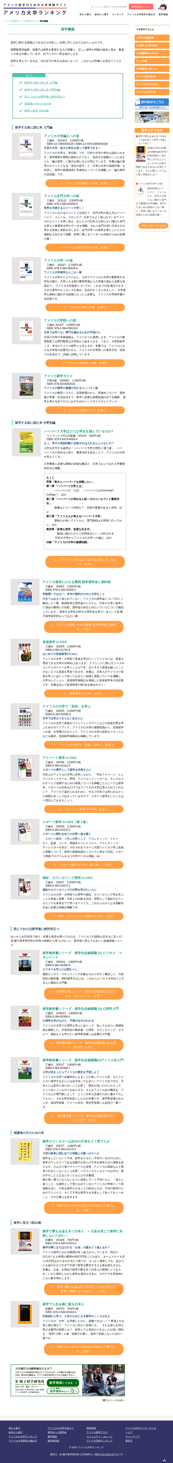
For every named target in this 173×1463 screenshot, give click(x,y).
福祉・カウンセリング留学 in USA (68, 877)
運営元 (128, 1440)
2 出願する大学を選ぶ (147, 45)
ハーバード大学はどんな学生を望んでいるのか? (78, 431)
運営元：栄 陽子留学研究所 (115, 7)
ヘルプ (97, 7)
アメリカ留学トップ (14, 21)
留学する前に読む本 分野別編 (42, 89)
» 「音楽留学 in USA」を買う (83, 693)
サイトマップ (132, 1436)
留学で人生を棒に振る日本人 (63, 1304)
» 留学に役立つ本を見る (153, 225)
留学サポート (32, 21)
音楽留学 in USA (55, 642)
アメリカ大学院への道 (60, 320)
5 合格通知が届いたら (147, 68)
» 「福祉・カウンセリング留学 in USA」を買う (84, 916)
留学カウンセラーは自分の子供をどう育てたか (76, 1141)
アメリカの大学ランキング (23, 1436)
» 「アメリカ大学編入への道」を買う (85, 183)
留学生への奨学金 (57, 1432)
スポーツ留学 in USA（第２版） (66, 822)
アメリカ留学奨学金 (146, 76)
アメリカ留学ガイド (58, 376)
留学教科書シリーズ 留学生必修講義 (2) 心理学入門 (81, 1008)
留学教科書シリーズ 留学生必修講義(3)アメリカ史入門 (83, 1060)
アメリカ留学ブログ (97, 1432)
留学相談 (163, 14)
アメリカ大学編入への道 (61, 136)
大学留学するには (145, 29)
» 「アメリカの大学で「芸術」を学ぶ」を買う (84, 744)
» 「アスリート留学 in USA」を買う (83, 809)
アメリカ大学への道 (58, 260)
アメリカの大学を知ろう (61, 1428)
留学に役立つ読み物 (36, 110)
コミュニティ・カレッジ (99, 1436)
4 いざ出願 (141, 61)
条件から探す (102, 14)
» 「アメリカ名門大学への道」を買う (85, 247)
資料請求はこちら (141, 6)
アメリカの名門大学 (146, 92)
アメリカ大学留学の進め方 (141, 14)
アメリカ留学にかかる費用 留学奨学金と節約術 (77, 582)
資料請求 (91, 1428)
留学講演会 (53, 1440)
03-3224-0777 (109, 1454)
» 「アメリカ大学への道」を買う (85, 307)
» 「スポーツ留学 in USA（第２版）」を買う (83, 864)
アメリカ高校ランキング (99, 1440)
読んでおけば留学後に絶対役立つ (44, 96)
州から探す (85, 14)
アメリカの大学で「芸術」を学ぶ (67, 706)
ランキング (118, 14)
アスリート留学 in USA (60, 757)
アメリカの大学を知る (147, 84)
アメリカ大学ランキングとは (140, 1428)
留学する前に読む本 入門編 (40, 82)
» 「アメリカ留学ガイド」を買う (85, 410)
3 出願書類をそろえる (147, 53)
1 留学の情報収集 (145, 37)
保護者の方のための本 (37, 103)
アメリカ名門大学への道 (61, 196)
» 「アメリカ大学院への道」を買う (85, 363)
